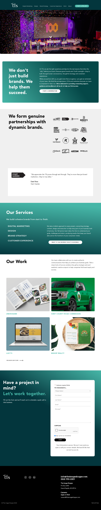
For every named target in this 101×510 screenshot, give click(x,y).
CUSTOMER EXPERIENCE (20, 241)
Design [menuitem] (36, 6)
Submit (60, 439)
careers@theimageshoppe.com (70, 497)
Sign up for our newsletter (63, 435)
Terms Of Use (95, 503)
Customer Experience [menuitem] (56, 6)
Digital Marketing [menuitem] (27, 6)
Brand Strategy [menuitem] (44, 6)
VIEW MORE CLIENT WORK (12, 360)
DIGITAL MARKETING (19, 226)
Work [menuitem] (64, 6)
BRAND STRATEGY (17, 236)
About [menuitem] (70, 6)
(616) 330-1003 (68, 479)
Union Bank (11, 314)
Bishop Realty (57, 353)
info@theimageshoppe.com (74, 476)
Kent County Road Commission (66, 314)
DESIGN (12, 231)
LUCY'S (9, 353)
